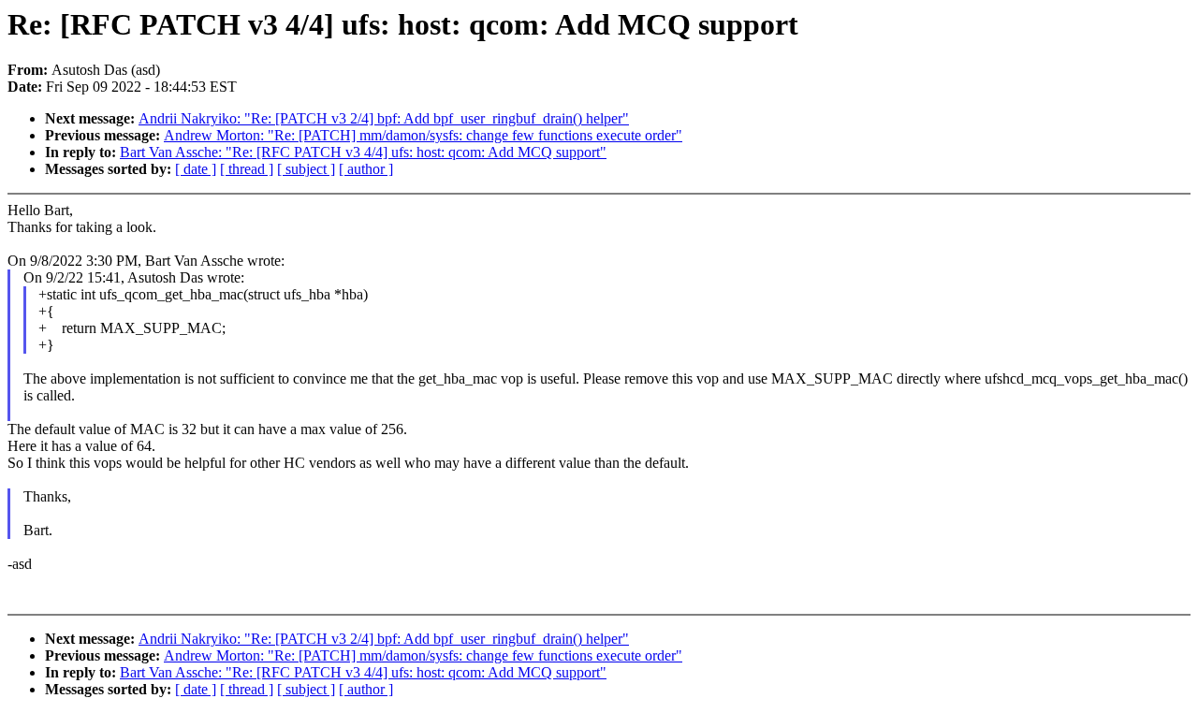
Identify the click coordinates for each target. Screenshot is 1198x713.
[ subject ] (306, 169)
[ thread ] (246, 169)
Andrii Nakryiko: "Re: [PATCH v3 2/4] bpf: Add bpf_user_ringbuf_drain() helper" (384, 118)
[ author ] (366, 169)
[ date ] (195, 169)
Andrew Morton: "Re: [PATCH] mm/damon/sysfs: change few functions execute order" (423, 135)
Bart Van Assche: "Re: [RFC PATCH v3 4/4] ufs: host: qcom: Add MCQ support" (363, 152)
